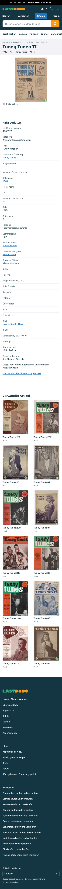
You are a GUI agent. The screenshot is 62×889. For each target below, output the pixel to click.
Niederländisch (11, 263)
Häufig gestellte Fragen (14, 757)
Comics (23, 34)
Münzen (33, 34)
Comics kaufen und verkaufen (18, 798)
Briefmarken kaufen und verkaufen (20, 793)
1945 (32, 52)
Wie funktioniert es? (12, 751)
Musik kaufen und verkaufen (17, 843)
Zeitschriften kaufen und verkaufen (20, 815)
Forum (56, 16)
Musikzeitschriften (13, 324)
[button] (52, 9)
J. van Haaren (10, 245)
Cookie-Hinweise (10, 882)
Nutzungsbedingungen (13, 879)
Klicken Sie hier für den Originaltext (22, 373)
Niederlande (9, 254)
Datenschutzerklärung (35, 879)
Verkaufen (23, 16)
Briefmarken (9, 34)
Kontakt (6, 763)
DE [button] (42, 8)
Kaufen (6, 16)
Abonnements (10, 733)
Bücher (44, 34)
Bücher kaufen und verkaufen (18, 810)
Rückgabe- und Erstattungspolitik (19, 774)
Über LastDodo (10, 705)
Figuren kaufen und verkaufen (18, 821)
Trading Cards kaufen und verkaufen (21, 855)
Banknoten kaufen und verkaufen (19, 826)
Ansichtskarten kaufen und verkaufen (22, 832)
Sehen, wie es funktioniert (40, 2)
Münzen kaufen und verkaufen (18, 804)
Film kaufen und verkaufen (16, 849)
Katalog (41, 16)
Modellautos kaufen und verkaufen (20, 838)
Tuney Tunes (21, 52)
